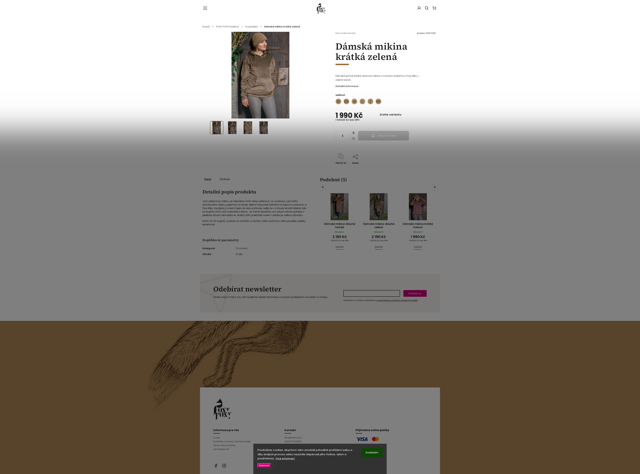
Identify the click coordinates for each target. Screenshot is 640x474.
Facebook (215, 465)
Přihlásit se (415, 293)
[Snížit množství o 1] (354, 138)
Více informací (285, 458)
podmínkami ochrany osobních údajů (397, 300)
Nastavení (264, 465)
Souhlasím (372, 452)
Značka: (426, 33)
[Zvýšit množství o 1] (354, 133)
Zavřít (412, 167)
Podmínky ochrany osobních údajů (231, 441)
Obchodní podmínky (224, 445)
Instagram (224, 465)
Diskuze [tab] (225, 179)
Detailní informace (347, 86)
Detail (340, 247)
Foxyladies (242, 248)
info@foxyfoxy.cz (293, 437)
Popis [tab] (207, 179)
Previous (323, 187)
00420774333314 (293, 441)
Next (435, 187)
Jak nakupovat (221, 449)
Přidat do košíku (386, 135)
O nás (216, 437)
